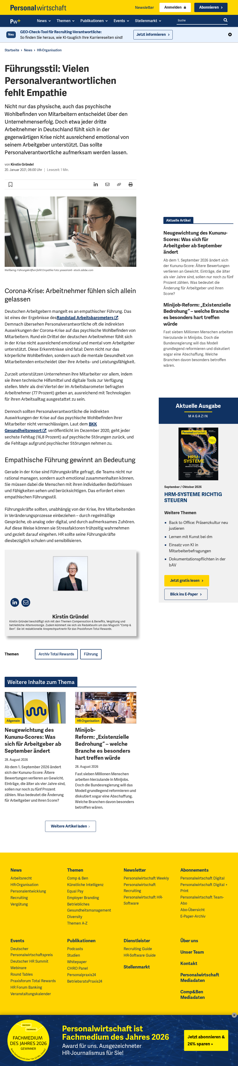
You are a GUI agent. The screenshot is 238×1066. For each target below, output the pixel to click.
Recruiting (19, 897)
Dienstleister (137, 941)
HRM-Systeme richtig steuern (193, 497)
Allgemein (13, 721)
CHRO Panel (77, 968)
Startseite (12, 50)
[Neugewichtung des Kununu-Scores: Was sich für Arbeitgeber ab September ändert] (35, 708)
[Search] (226, 20)
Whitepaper (77, 961)
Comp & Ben (77, 878)
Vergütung (19, 904)
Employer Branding (83, 897)
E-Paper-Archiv (192, 916)
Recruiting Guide (138, 948)
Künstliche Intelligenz (85, 884)
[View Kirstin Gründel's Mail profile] (25, 602)
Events (17, 941)
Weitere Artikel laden (69, 826)
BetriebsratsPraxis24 (84, 981)
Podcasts (75, 948)
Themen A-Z (77, 923)
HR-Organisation (49, 50)
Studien (73, 955)
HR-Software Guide (140, 955)
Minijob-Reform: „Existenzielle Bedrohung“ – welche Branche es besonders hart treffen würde (102, 744)
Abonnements (194, 870)
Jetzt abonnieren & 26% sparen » (206, 1040)
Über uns (189, 941)
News (28, 50)
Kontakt (188, 963)
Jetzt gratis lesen (184, 580)
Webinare (18, 967)
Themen (75, 870)
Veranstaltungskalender (30, 993)
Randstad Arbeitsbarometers (85, 317)
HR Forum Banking (26, 987)
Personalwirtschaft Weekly (146, 878)
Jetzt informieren (151, 34)
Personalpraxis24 (81, 974)
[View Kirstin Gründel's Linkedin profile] (14, 602)
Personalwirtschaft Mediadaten (199, 977)
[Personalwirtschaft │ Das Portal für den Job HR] (38, 7)
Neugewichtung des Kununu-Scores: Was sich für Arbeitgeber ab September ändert (33, 740)
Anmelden (173, 7)
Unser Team (192, 952)
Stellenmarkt (137, 967)
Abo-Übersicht (192, 909)
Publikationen (81, 941)
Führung (91, 654)
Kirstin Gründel (22, 165)
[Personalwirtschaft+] (15, 22)
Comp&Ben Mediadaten (192, 994)
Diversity (74, 916)
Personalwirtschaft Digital (202, 878)
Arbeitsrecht (21, 878)
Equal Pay (75, 891)
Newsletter (144, 7)
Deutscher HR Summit (29, 961)
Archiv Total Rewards (56, 654)
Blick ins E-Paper (184, 594)
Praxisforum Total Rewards (33, 980)
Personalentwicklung (28, 891)
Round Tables (21, 974)
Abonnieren (209, 7)
